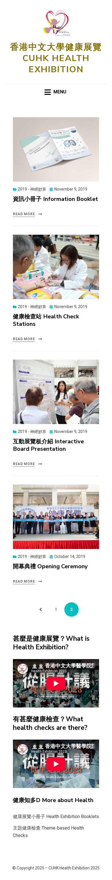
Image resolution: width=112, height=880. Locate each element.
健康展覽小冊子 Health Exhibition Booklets (56, 816)
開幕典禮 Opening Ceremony (50, 566)
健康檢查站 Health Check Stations (46, 320)
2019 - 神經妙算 (32, 189)
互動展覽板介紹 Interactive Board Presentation (48, 445)
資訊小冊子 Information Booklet (55, 199)
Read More (24, 214)
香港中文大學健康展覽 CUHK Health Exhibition (56, 58)
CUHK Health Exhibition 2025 (74, 868)
